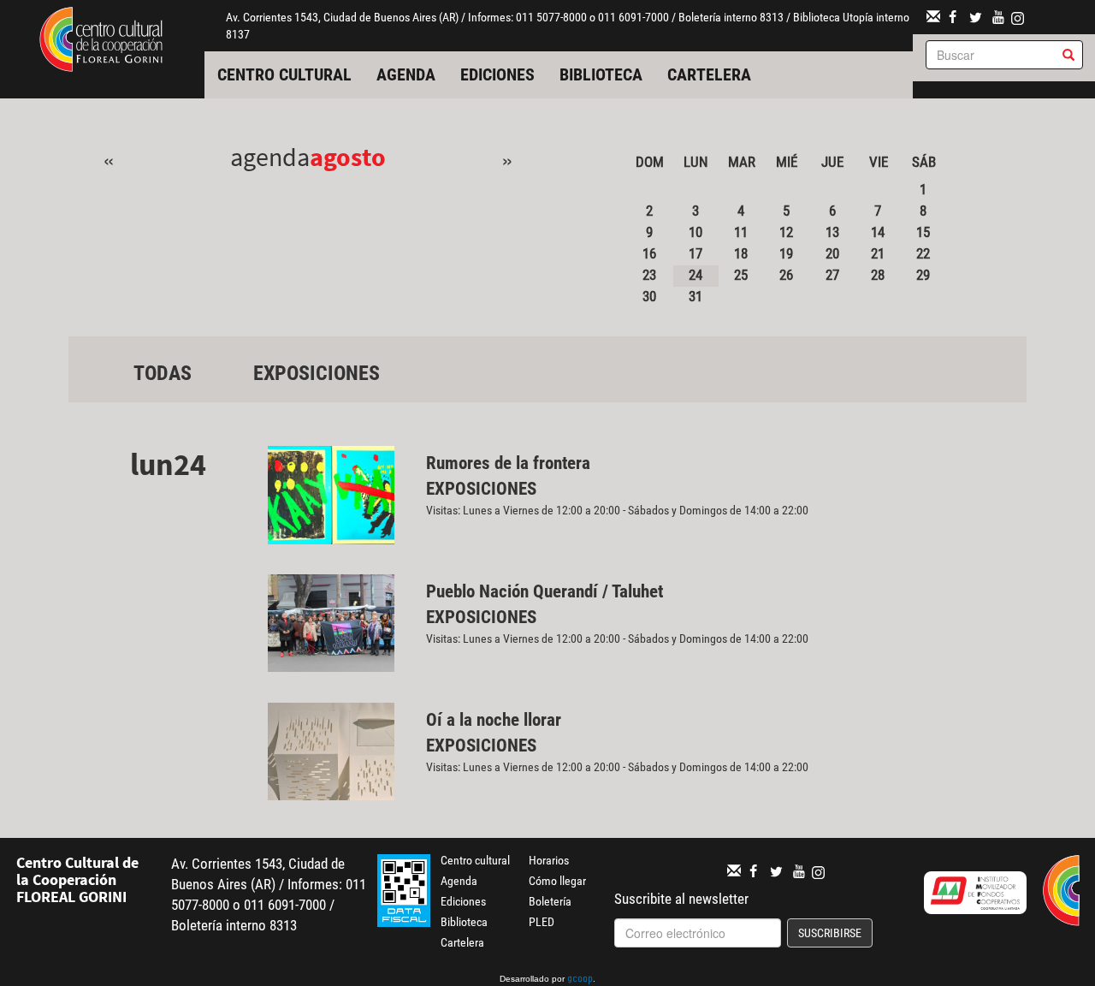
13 (832, 232)
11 (741, 232)
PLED (541, 922)
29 (923, 274)
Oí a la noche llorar (493, 720)
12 (786, 232)
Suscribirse (829, 933)
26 (786, 274)
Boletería (550, 901)
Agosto (348, 156)
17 (695, 253)
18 (741, 253)
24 (695, 274)
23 (649, 274)
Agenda (405, 74)
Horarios (549, 860)
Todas (162, 373)
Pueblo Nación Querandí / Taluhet (544, 591)
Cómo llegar (557, 881)
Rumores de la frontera (508, 463)
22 (923, 253)
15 (923, 232)
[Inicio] (101, 37)
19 (786, 253)
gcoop (580, 980)
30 (649, 296)
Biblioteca (600, 74)
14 (878, 232)
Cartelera (709, 74)
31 (695, 296)
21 (878, 253)
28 (878, 274)
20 (832, 253)
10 (695, 232)
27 (832, 274)
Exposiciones (316, 373)
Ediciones (497, 74)
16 (649, 253)
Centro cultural (284, 74)
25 (741, 274)
